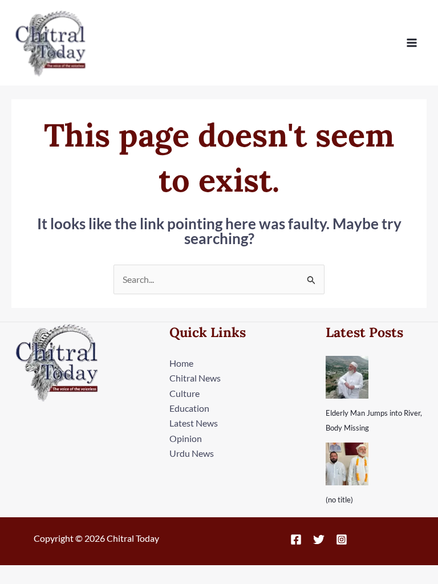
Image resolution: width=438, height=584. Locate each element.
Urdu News (191, 453)
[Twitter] (319, 539)
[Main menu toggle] (411, 42)
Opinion (185, 438)
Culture (184, 393)
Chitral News (195, 377)
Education (189, 408)
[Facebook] (296, 539)
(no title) (339, 499)
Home (181, 363)
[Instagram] (341, 539)
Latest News (193, 422)
